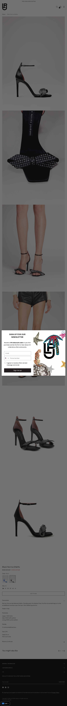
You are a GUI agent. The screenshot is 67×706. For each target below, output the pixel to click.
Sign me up (17, 370)
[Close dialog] (63, 332)
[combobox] (6, 358)
